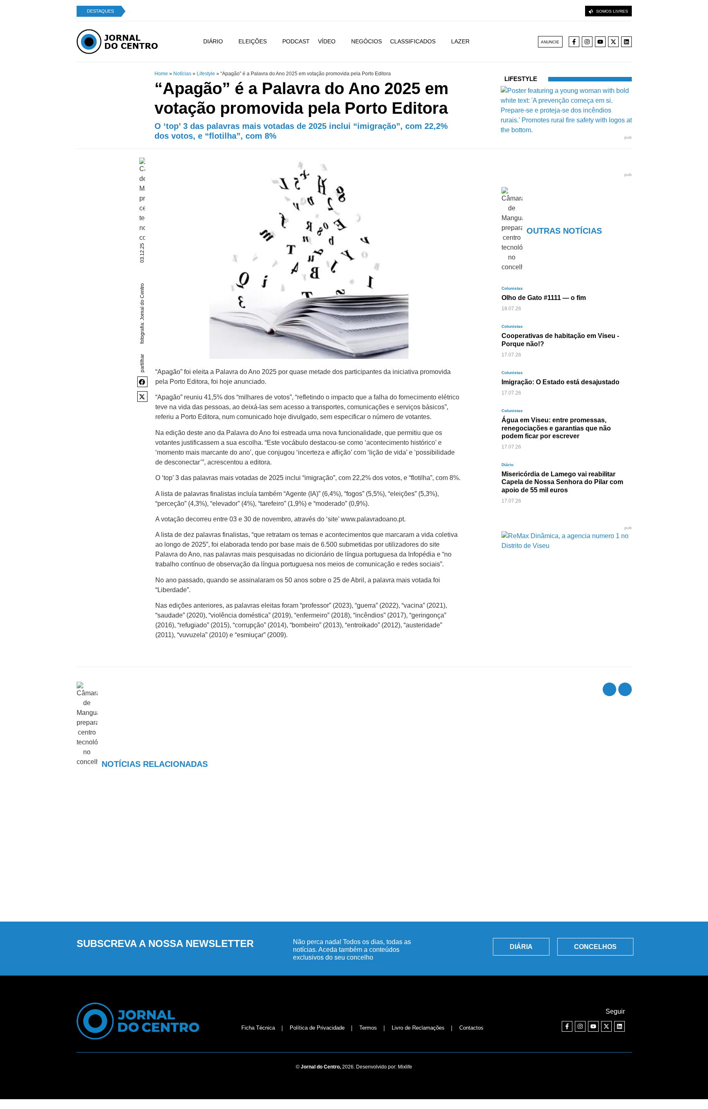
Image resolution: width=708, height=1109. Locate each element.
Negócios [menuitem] (366, 41)
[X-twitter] (613, 41)
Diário (507, 464)
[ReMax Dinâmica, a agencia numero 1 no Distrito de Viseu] (567, 545)
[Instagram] (587, 41)
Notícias (182, 74)
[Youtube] (600, 41)
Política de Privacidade (317, 1028)
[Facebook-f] (574, 41)
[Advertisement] (354, 853)
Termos (368, 1028)
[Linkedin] (626, 41)
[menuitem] (220, 41)
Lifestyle (206, 74)
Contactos (471, 1028)
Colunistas (512, 288)
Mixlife (405, 1067)
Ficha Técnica (258, 1028)
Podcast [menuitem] (296, 41)
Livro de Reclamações (418, 1028)
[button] (142, 381)
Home (161, 74)
